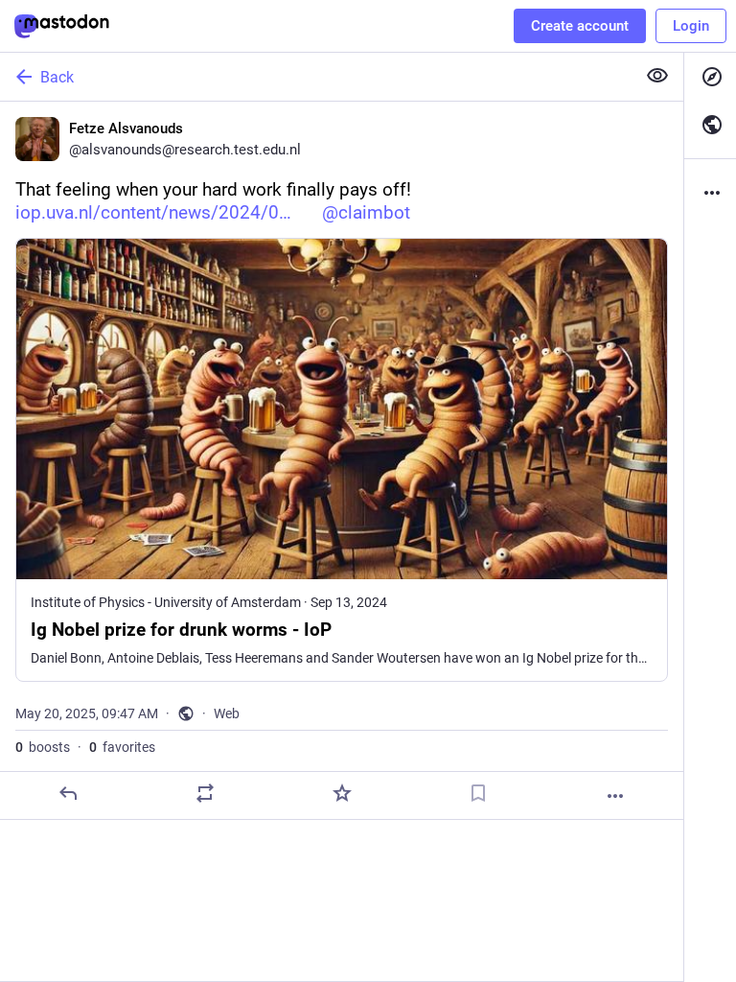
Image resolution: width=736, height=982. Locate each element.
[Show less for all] (657, 76)
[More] (615, 795)
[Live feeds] (710, 125)
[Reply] (68, 793)
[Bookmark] (478, 793)
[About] (710, 193)
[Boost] (205, 793)
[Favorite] (342, 793)
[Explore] (710, 77)
